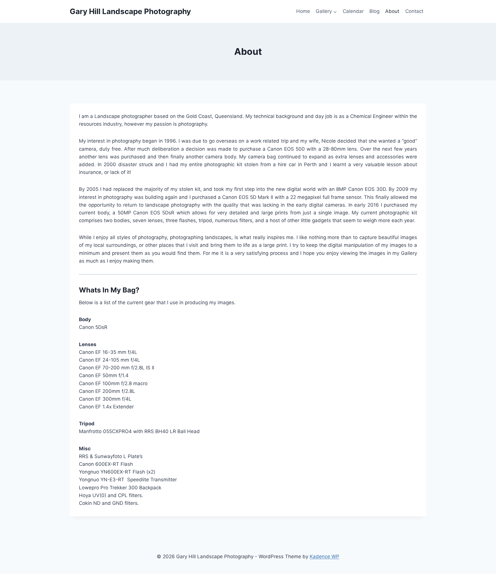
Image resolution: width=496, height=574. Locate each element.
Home (303, 11)
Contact (414, 11)
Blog (374, 11)
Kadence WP (324, 556)
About (392, 11)
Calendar (353, 11)
